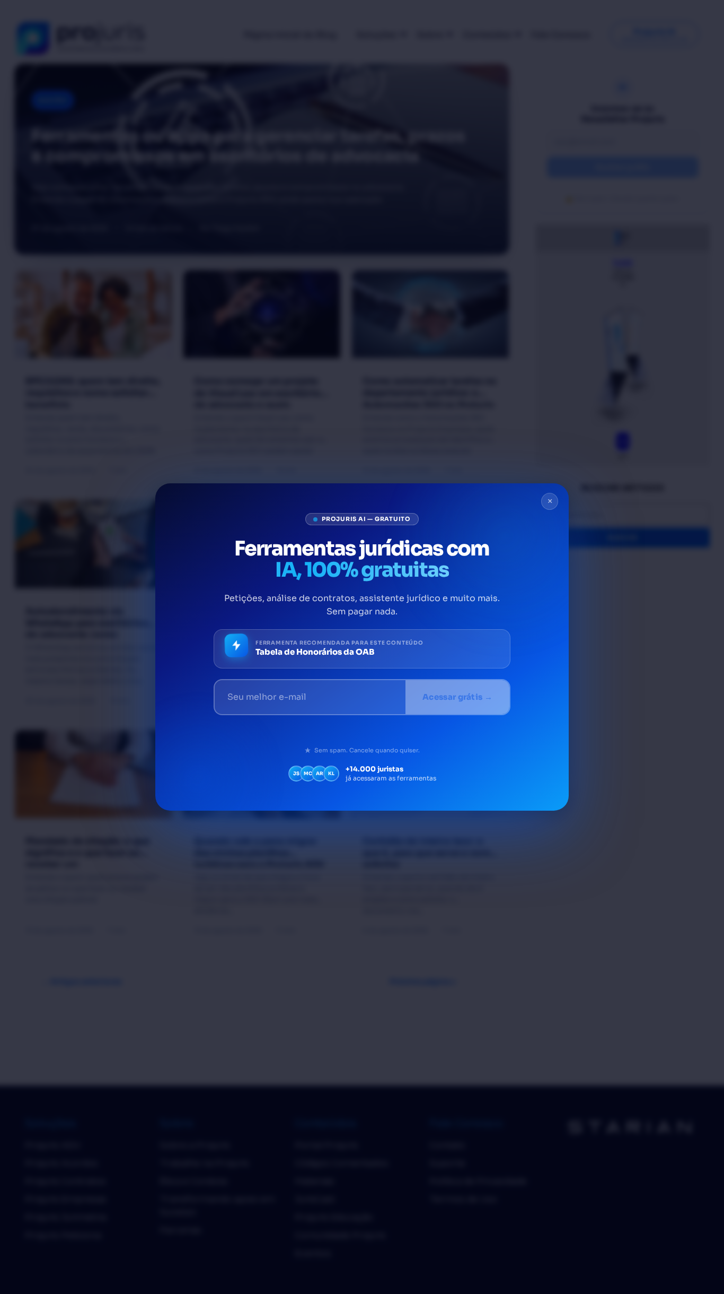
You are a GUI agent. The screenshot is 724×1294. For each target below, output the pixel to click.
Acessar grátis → (457, 697)
